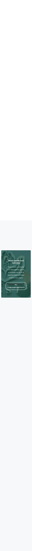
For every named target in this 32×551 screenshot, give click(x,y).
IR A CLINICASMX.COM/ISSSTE (16, 286)
